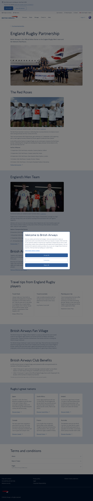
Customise (46, 260)
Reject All (46, 265)
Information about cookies (32, 250)
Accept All (46, 255)
